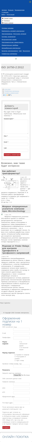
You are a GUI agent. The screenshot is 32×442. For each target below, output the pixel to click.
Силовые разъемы (7, 28)
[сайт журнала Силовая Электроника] (16, 302)
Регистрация (10, 14)
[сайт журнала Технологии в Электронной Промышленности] (26, 302)
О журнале (5, 12)
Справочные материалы (9, 54)
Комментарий (9, 119)
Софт (20, 51)
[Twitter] (5, 95)
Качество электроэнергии (10, 51)
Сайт (5, 148)
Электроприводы (7, 34)
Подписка (7, 20)
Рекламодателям (19, 10)
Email (6, 142)
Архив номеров (8, 23)
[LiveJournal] (11, 95)
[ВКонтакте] (4, 95)
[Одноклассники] (7, 95)
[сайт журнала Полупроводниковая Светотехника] (21, 306)
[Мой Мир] (9, 95)
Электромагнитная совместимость (12, 42)
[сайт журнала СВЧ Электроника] (16, 309)
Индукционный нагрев (9, 39)
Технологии (26, 51)
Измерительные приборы (10, 45)
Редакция (10, 10)
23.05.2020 (7, 89)
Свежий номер (8, 18)
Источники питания (19, 34)
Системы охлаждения (8, 36)
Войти (3, 14)
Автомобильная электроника (11, 48)
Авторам (4, 10)
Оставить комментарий (11, 93)
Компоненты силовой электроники (13, 31)
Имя (6, 136)
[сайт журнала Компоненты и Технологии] (8, 306)
